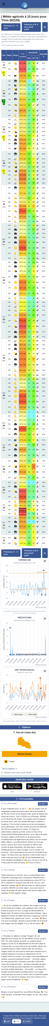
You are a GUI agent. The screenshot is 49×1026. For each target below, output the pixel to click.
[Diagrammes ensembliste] (45, 27)
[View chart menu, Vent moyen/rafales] (45, 671)
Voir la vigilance (9, 769)
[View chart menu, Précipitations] (45, 618)
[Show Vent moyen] (17, 714)
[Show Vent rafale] (31, 714)
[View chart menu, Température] (45, 561)
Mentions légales (40, 1018)
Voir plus (42, 804)
